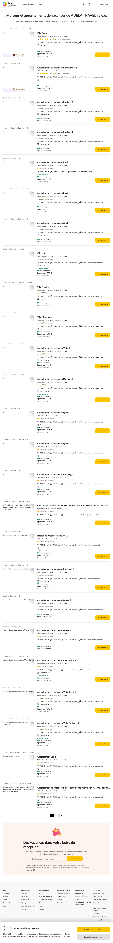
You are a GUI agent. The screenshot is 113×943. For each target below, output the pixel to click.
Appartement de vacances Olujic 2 (54, 223)
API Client (78, 899)
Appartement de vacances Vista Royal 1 (56, 692)
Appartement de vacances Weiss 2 (54, 600)
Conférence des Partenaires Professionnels (83, 903)
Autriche (5, 896)
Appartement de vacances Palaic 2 (54, 162)
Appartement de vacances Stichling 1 (55, 474)
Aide (40, 903)
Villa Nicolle (43, 287)
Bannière (60, 899)
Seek (40, 893)
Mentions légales (98, 920)
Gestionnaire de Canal (81, 896)
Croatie (13, 29)
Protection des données (100, 917)
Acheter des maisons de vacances (100, 904)
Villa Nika (41, 253)
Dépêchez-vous (97, 896)
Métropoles (24, 909)
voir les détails (103, 55)
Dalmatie (21, 29)
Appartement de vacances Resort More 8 (57, 67)
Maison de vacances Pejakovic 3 (52, 535)
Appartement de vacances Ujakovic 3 (55, 379)
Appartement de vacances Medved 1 (55, 132)
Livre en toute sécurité (45, 899)
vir (19, 63)
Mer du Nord (25, 896)
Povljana (31, 752)
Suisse (5, 899)
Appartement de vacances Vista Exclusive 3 (58, 723)
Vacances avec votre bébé (100, 899)
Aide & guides (61, 896)
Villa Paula (42, 33)
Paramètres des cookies (93, 937)
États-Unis (6, 906)
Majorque (24, 893)
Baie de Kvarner (15, 752)
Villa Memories (44, 317)
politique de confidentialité (60, 936)
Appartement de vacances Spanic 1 (54, 443)
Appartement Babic (46, 756)
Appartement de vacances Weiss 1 (54, 630)
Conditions (96, 913)
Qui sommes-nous (98, 893)
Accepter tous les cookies (93, 929)
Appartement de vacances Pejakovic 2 (55, 569)
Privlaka (29, 29)
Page (24, 752)
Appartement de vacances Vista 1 (53, 348)
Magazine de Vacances (45, 896)
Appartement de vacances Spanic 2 (54, 412)
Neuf (28, 501)
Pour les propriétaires (63, 893)
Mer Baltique (25, 899)
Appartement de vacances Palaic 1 (54, 193)
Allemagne (6, 893)
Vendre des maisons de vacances (99, 909)
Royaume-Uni (7, 903)
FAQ (40, 906)
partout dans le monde (28, 906)
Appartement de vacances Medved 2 (55, 102)
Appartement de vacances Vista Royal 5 (56, 660)
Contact (41, 909)
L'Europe (5, 29)
